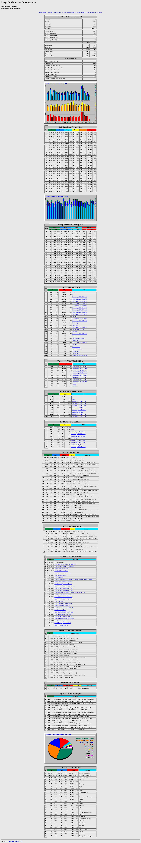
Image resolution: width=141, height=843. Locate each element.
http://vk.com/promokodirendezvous (65, 586)
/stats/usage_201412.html (79, 314)
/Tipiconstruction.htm (78, 338)
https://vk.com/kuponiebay (62, 605)
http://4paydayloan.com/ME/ (63, 614)
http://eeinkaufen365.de (61, 571)
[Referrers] (78, 12)
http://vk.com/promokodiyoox (63, 584)
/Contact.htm (75, 351)
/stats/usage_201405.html (79, 312)
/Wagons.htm (75, 340)
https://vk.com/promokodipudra (63, 581)
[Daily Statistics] (44, 12)
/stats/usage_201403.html (79, 334)
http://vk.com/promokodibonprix (64, 599)
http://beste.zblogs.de (61, 575)
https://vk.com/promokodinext (63, 603)
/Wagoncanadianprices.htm (79, 355)
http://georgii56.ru (60, 601)
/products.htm (76, 336)
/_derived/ (75, 325)
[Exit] (69, 12)
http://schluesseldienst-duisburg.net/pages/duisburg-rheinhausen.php (74, 579)
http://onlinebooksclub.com (62, 573)
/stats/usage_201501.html (79, 318)
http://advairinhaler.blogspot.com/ (64, 618)
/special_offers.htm (77, 349)
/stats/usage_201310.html (79, 299)
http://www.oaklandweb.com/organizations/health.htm (70, 592)
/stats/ (73, 292)
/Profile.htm (75, 353)
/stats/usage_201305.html (79, 305)
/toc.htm (74, 316)
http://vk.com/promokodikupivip (64, 590)
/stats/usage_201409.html (79, 297)
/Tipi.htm (74, 331)
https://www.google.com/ (62, 568)
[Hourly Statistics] (54, 12)
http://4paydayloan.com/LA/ (63, 623)
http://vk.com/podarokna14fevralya (65, 566)
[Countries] (98, 12)
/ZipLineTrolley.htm (78, 329)
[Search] (83, 12)
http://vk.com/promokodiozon (63, 594)
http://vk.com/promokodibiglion (64, 588)
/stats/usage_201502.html (79, 310)
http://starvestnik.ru (60, 610)
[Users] (88, 12)
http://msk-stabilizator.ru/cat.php (64, 616)
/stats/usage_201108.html (79, 327)
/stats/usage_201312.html (79, 303)
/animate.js (75, 323)
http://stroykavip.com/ (61, 620)
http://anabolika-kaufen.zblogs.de (64, 612)
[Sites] (73, 12)
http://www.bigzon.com (61, 625)
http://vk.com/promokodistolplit (64, 607)
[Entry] (66, 12)
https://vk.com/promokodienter (63, 597)
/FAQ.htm (75, 344)
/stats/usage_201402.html (79, 301)
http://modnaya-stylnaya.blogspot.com (65, 564)
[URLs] (61, 12)
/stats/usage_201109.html (79, 342)
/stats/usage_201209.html (79, 321)
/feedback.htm (76, 347)
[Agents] (92, 12)
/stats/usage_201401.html (79, 308)
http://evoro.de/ (59, 577)
